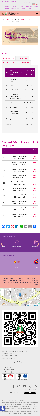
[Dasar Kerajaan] (13, 242)
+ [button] (2, 291)
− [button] (2, 294)
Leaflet (28, 305)
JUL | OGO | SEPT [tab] (9, 63)
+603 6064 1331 (8, 2)
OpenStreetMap (35, 305)
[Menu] (37, 14)
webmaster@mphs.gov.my (25, 2)
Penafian (28, 278)
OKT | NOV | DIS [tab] (23, 63)
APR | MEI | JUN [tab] (22, 58)
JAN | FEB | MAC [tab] (8, 58)
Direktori (35, 6)
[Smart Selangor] (13, 262)
